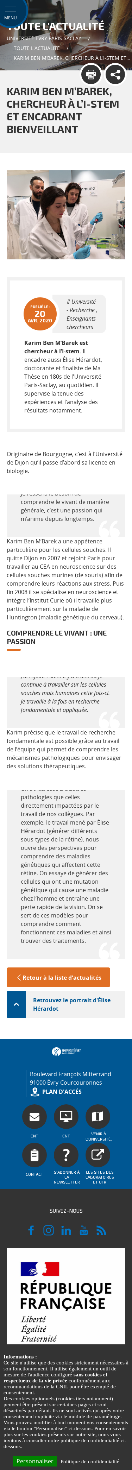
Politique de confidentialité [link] (90, 1461)
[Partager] (115, 74)
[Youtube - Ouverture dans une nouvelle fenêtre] (83, 1233)
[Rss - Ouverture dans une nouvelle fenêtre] (101, 1233)
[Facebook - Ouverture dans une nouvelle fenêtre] (31, 1233)
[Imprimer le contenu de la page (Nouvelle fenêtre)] (91, 74)
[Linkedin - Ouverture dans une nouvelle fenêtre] (66, 1233)
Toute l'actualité (37, 48)
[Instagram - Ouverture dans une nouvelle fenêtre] (48, 1233)
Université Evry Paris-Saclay (44, 38)
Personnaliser (35, 1461)
